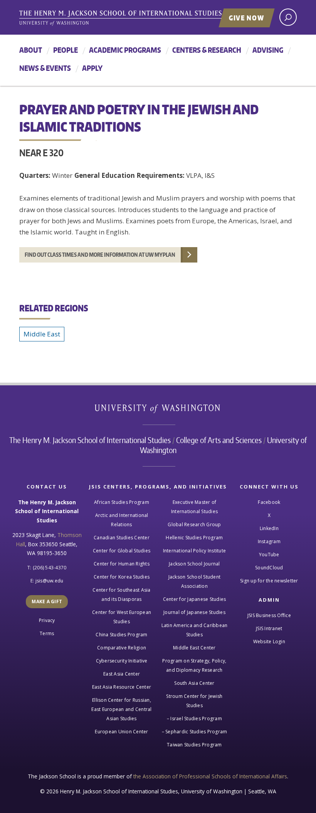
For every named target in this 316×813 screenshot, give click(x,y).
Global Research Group (194, 524)
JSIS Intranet (269, 628)
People (65, 50)
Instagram (269, 541)
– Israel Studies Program (194, 718)
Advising (267, 50)
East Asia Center (121, 674)
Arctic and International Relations (121, 520)
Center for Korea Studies (122, 577)
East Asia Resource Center (121, 687)
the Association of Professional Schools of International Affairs (210, 776)
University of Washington (158, 410)
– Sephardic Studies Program (194, 731)
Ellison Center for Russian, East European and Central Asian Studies (121, 709)
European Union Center (121, 731)
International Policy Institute (194, 550)
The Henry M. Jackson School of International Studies (90, 440)
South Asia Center (194, 683)
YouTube (269, 554)
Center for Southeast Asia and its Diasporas (121, 594)
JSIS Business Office (269, 615)
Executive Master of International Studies (194, 507)
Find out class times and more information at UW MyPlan (100, 254)
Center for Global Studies (121, 550)
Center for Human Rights (122, 563)
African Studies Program (121, 502)
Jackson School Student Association (194, 581)
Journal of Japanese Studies (194, 612)
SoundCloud (269, 567)
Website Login (269, 641)
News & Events (45, 68)
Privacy (47, 620)
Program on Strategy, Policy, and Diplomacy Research (194, 665)
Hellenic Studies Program (194, 537)
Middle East (42, 334)
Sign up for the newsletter (269, 580)
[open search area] (288, 17)
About (30, 50)
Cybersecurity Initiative (122, 660)
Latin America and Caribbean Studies (194, 630)
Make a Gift (47, 601)
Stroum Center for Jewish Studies (194, 701)
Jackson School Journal (194, 563)
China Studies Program (121, 634)
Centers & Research (206, 50)
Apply (92, 68)
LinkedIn (269, 528)
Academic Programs (125, 50)
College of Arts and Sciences (219, 440)
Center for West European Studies (121, 617)
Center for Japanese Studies (194, 599)
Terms (47, 633)
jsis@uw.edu (49, 580)
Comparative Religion (121, 647)
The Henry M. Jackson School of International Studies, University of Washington (136, 18)
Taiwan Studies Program (194, 744)
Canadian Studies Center (122, 537)
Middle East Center (194, 647)
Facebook (269, 502)
